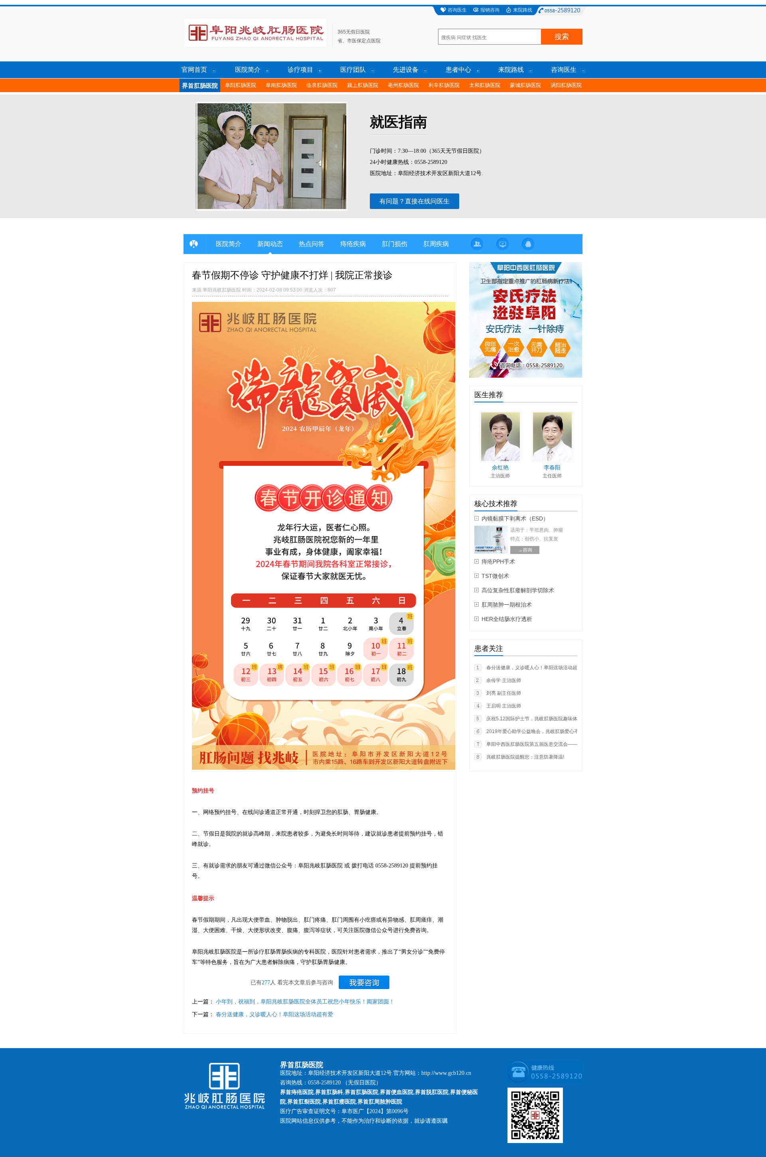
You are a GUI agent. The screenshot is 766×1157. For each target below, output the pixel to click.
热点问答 (311, 243)
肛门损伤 (394, 243)
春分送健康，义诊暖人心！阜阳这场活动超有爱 (274, 1014)
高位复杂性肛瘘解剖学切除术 (518, 590)
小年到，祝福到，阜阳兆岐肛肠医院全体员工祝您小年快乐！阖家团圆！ (305, 1001)
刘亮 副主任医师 (503, 693)
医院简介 (228, 243)
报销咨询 (489, 10)
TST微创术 (495, 576)
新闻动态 (270, 243)
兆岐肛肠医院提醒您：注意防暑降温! (525, 757)
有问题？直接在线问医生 (414, 201)
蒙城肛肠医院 (525, 85)
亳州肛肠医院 (403, 85)
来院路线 (522, 10)
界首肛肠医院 (200, 86)
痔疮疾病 (353, 243)
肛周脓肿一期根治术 (507, 604)
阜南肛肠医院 (281, 85)
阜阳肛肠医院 (240, 85)
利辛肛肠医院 (444, 85)
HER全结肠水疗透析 (507, 619)
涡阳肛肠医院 (566, 85)
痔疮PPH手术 (498, 561)
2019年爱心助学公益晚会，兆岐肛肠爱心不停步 (537, 731)
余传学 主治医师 (503, 680)
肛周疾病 (436, 243)
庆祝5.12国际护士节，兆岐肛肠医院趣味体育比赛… (541, 718)
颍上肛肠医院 (362, 85)
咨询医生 (457, 10)
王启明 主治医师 (503, 706)
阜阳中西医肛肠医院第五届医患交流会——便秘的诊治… (546, 744)
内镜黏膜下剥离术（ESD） (515, 518)
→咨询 (525, 550)
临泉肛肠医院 (322, 85)
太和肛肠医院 (484, 85)
